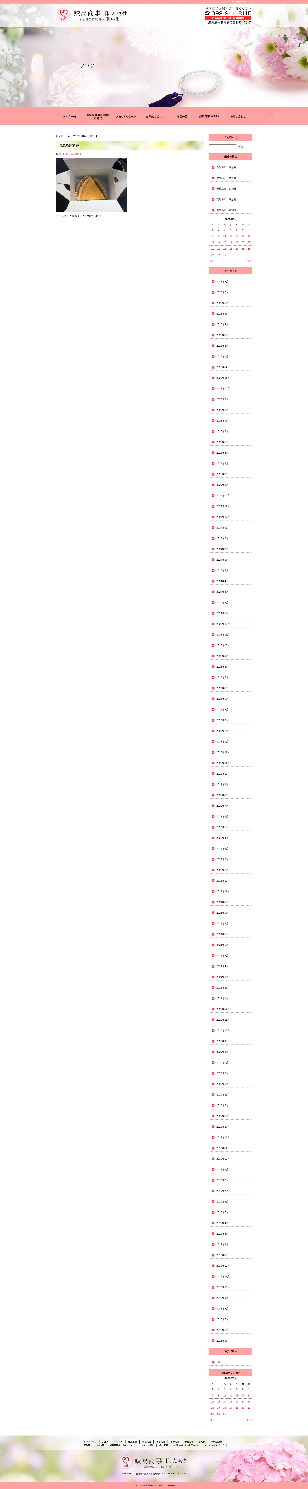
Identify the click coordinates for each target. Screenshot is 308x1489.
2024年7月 (222, 549)
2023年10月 (223, 645)
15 (212, 242)
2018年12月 (223, 1265)
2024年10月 (223, 516)
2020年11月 (223, 1019)
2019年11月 (223, 1148)
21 (249, 242)
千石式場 (126, 116)
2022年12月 (223, 752)
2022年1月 (222, 870)
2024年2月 (222, 602)
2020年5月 (222, 1083)
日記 (218, 1362)
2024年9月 (222, 527)
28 (249, 248)
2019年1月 (222, 1255)
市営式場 (160, 1442)
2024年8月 (222, 538)
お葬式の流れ (154, 116)
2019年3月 (222, 1233)
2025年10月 (223, 388)
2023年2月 (222, 730)
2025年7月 (222, 420)
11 (231, 236)
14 (249, 236)
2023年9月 (222, 656)
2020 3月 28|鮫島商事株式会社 (239, 2)
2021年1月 (222, 998)
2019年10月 (223, 1158)
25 (230, 248)
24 (224, 248)
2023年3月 (222, 720)
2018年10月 (223, 1287)
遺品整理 (132, 1442)
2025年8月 (222, 409)
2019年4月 (222, 1223)
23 (218, 248)
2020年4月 (222, 1094)
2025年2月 (222, 474)
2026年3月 (222, 335)
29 (212, 255)
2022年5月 (222, 827)
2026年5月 (222, 313)
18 (230, 242)
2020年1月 (222, 1126)
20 (243, 242)
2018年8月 (222, 1308)
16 (218, 242)
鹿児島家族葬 (69, 145)
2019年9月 (222, 1169)
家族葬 (98, 116)
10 (224, 236)
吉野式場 (174, 1442)
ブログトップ (230, 137)
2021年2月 (222, 987)
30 (218, 255)
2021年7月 (222, 934)
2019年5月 (222, 1212)
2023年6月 (222, 688)
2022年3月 (222, 848)
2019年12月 (223, 1137)
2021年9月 (222, 912)
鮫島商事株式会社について (210, 116)
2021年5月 (222, 955)
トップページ (70, 116)
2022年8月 (222, 795)
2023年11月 (223, 634)
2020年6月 (222, 1073)
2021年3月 (222, 976)
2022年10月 (223, 773)
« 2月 (212, 261)
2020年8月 (222, 1051)
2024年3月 (222, 591)
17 (224, 242)
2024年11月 (223, 506)
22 (212, 248)
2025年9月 (222, 399)
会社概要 (163, 1445)
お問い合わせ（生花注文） (238, 116)
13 (243, 236)
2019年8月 (222, 1180)
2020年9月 (222, 1041)
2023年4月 (222, 709)
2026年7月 (222, 292)
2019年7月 (222, 1190)
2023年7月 (222, 677)
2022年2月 (222, 859)
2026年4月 (222, 324)
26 (237, 248)
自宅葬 (202, 1442)
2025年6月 (222, 431)
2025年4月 (222, 452)
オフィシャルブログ (214, 1445)
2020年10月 (223, 1030)
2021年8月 (222, 923)
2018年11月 (223, 1276)
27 (243, 248)
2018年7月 (222, 1319)
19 (237, 242)
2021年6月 (222, 944)
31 (224, 255)
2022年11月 (223, 763)
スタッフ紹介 (147, 1445)
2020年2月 (222, 1116)
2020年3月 (222, 1105)
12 (237, 236)
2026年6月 (222, 303)
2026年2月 (222, 345)
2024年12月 (223, 495)
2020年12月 (223, 1009)
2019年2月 (222, 1244)
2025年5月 (222, 442)
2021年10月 (223, 902)
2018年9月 (222, 1297)
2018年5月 (222, 1340)
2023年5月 (222, 698)
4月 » (249, 261)
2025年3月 (222, 463)
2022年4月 (222, 837)
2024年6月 (222, 559)
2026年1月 (222, 356)
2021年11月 (223, 891)
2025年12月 (223, 367)
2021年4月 (222, 966)
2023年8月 (222, 666)
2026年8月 (222, 281)
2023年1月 (222, 741)
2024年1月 (222, 613)
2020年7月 (222, 1062)
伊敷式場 (188, 1442)
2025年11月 (223, 377)
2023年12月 (223, 623)
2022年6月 (222, 816)
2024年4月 (222, 581)
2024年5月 (222, 570)
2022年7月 (222, 805)
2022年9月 (222, 784)
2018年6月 (222, 1330)
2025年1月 (222, 484)
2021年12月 (223, 880)
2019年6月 (222, 1201)
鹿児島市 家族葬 (226, 167)
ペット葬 (118, 1442)
